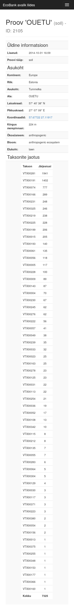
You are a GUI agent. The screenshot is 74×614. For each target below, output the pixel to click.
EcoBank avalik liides (19, 4)
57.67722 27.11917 (40, 117)
